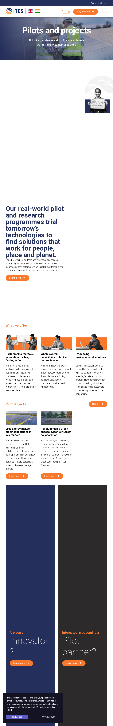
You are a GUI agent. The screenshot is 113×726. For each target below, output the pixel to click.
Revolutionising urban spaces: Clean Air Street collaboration (56, 432)
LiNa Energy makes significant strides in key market (18, 432)
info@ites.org (101, 3)
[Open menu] (105, 11)
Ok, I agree (17, 717)
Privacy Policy (48, 717)
